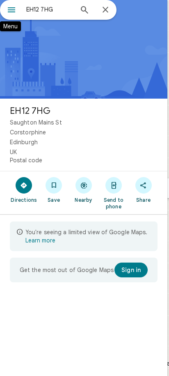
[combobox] (49, 9)
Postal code (26, 160)
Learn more (40, 240)
